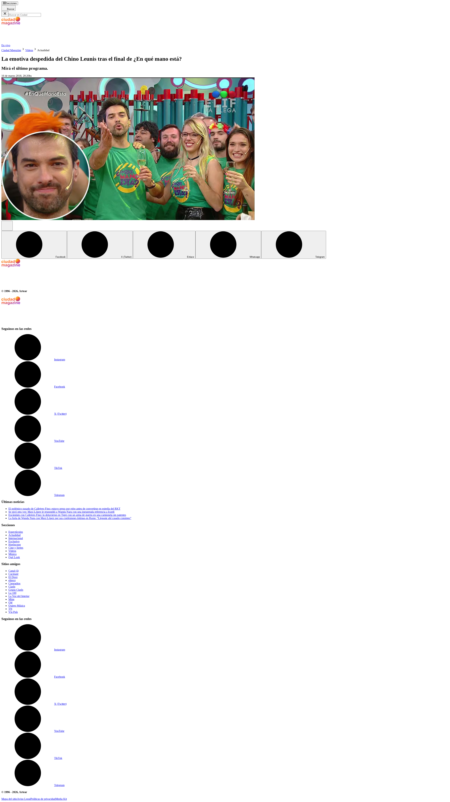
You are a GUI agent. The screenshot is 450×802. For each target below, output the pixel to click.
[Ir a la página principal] (27, 42)
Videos (29, 50)
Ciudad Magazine (11, 50)
